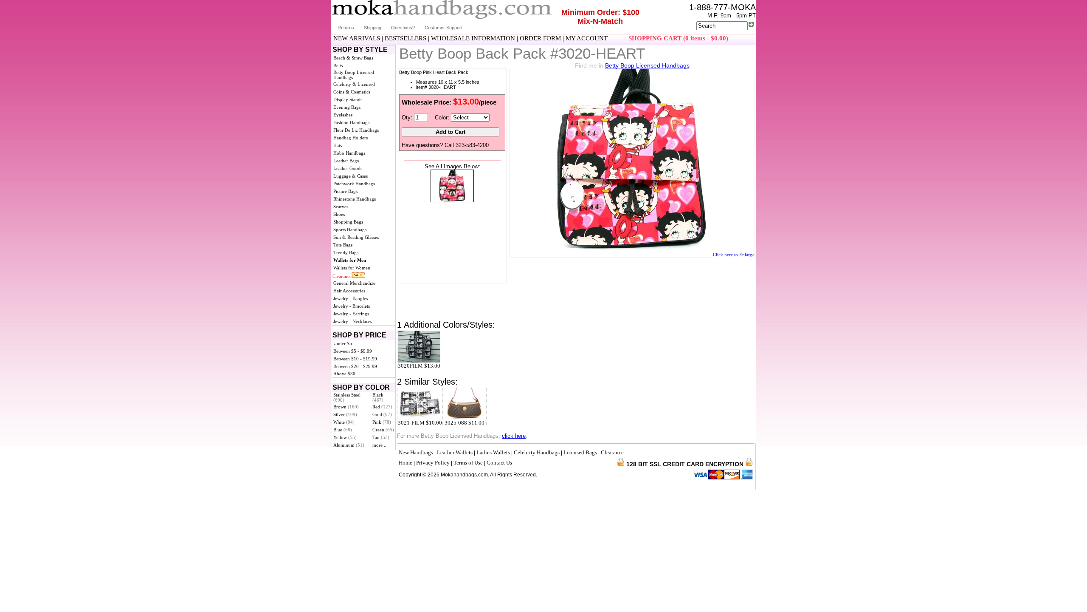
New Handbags (416, 452)
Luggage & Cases (350, 175)
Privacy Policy (433, 462)
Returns (346, 27)
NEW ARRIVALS (356, 38)
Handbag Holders (350, 137)
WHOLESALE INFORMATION (473, 38)
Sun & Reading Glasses (356, 237)
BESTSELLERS (405, 38)
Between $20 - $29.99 (355, 366)
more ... (380, 445)
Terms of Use (468, 462)
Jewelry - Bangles (350, 298)
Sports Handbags (349, 229)
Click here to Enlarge (734, 254)
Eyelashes (342, 114)
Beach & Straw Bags (353, 57)
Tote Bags (342, 244)
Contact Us (499, 462)
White (344, 422)
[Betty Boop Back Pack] (452, 200)
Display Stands (347, 99)
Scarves (340, 206)
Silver (345, 414)
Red (382, 406)
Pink (381, 422)
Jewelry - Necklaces (352, 321)
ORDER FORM (540, 38)
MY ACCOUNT (587, 38)
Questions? (403, 27)
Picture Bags (345, 191)
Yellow (345, 437)
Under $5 (342, 343)
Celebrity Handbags (537, 452)
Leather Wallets (455, 452)
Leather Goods (347, 168)
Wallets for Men (349, 260)
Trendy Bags (345, 252)
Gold (382, 414)
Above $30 (344, 373)
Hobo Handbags (349, 153)
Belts (338, 65)
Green (383, 429)
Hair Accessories (349, 290)
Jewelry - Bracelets (351, 306)
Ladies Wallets (493, 452)
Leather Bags (346, 160)
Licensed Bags (580, 452)
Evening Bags (346, 107)
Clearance (342, 276)
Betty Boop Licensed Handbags (647, 65)
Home (405, 462)
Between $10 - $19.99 (355, 358)
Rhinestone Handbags (354, 198)
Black (377, 397)
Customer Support (443, 27)
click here (514, 436)
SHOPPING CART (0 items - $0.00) (678, 38)
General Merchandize (354, 283)
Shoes (339, 214)
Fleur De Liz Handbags (356, 130)
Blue (342, 429)
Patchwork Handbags (354, 183)
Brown (346, 406)
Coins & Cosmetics (351, 91)
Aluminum (348, 445)
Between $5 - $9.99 (352, 351)
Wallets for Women (351, 267)
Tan (380, 437)
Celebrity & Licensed (354, 84)
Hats (337, 145)
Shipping (372, 27)
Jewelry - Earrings (351, 313)
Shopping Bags (348, 221)
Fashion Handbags (351, 122)
